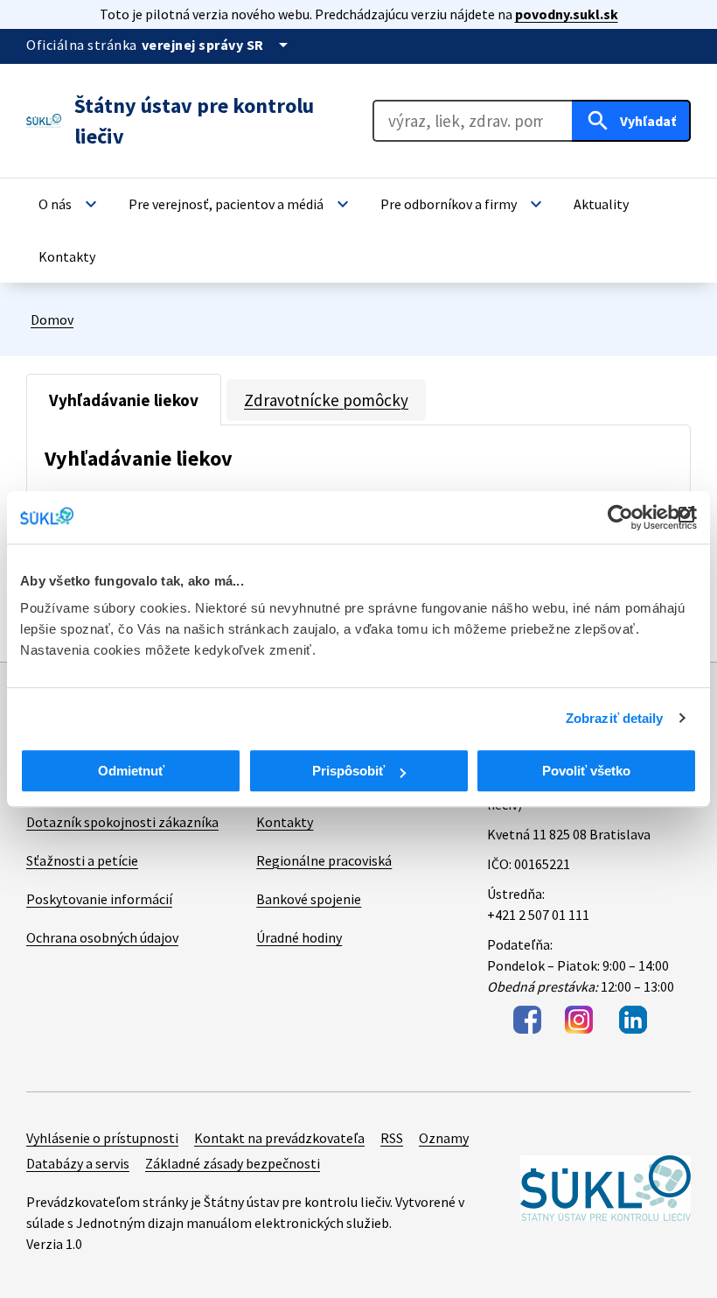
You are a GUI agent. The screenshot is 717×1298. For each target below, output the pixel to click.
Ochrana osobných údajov (102, 937)
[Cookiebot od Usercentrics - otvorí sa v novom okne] (620, 517)
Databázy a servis (77, 1163)
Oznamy (444, 1138)
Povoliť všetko (586, 770)
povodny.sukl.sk (566, 14)
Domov (52, 319)
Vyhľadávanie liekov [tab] (123, 399)
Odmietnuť (131, 770)
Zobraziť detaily (615, 718)
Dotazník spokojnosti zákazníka (122, 822)
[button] (70, 204)
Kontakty (284, 822)
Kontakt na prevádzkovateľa (279, 1138)
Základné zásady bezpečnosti (232, 1163)
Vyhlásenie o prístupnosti (102, 1138)
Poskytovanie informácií (99, 899)
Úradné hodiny (299, 937)
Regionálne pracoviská (324, 860)
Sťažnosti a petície (82, 860)
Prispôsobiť (348, 770)
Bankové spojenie (308, 899)
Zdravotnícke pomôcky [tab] (326, 399)
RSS (391, 1138)
